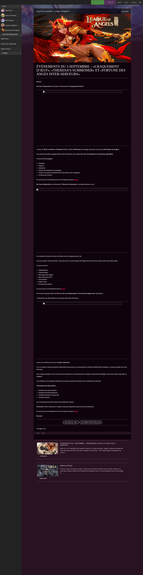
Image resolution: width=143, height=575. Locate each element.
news (43, 433)
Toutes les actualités (44, 11)
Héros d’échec (66, 466)
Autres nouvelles (90, 422)
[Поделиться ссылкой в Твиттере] (65, 428)
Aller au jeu (70, 422)
